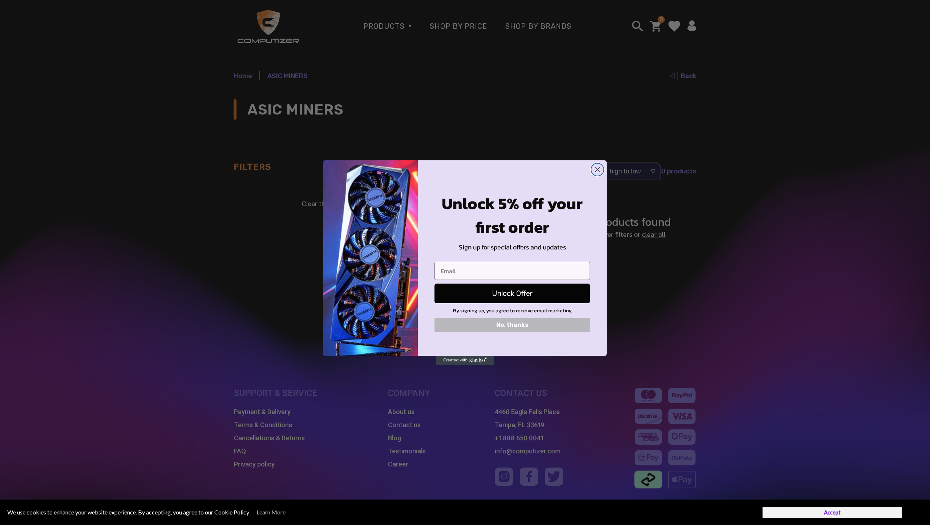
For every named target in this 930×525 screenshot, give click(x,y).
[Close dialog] (597, 169)
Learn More (271, 512)
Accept (832, 512)
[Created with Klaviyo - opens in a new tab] (465, 360)
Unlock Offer (512, 293)
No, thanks (512, 324)
